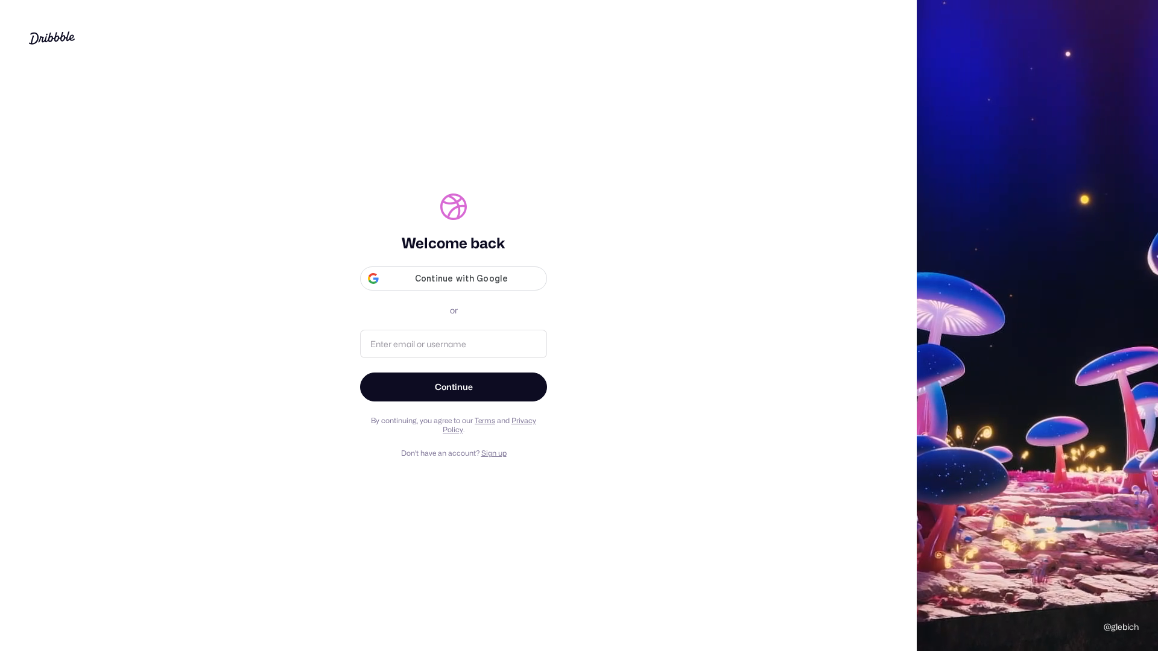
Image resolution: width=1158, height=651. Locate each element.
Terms (485, 420)
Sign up (494, 453)
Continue (454, 387)
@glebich (1121, 626)
